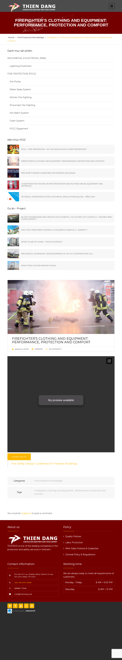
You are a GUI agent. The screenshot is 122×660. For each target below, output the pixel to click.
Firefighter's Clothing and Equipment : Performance (61, 490)
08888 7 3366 (20, 588)
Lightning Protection (21, 66)
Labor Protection (74, 542)
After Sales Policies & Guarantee (81, 548)
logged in (26, 513)
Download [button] (19, 457)
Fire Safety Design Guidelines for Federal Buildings (44, 463)
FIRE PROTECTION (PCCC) (21, 73)
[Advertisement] (66, 636)
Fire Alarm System (19, 113)
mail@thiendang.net (23, 594)
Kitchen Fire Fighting (21, 97)
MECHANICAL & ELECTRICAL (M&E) (26, 58)
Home (11, 37)
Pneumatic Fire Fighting (22, 105)
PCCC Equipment (19, 128)
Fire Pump (15, 81)
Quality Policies (73, 536)
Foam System (17, 120)
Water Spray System (20, 89)
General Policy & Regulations (80, 554)
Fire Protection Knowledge (31, 37)
